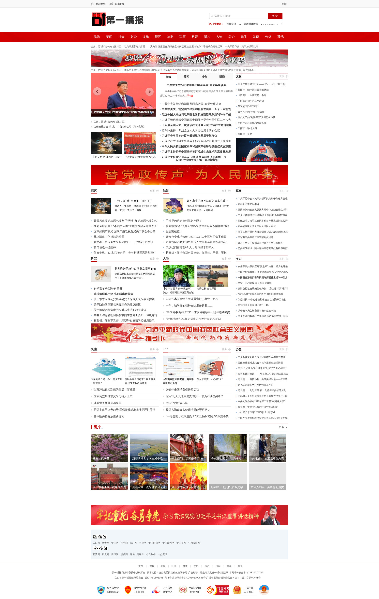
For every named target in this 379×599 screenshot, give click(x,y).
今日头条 (151, 554)
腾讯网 (114, 554)
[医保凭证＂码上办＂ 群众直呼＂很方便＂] (106, 366)
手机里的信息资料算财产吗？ (184, 220)
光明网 (124, 542)
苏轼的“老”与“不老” (248, 106)
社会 (121, 36)
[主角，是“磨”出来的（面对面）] (106, 143)
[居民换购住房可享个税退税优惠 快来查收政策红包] (140, 366)
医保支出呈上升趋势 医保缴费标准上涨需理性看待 (124, 409)
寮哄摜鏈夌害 (251, 24)
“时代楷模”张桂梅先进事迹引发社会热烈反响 (193, 319)
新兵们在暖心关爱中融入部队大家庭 (257, 226)
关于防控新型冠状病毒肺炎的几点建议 (117, 304)
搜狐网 (124, 554)
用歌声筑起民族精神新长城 (252, 122)
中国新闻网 (168, 542)
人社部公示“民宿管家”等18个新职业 (256, 412)
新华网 (105, 542)
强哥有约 (231, 24)
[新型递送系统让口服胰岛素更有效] (101, 281)
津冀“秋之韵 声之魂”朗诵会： (240, 70)
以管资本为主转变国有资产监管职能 (257, 310)
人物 (219, 36)
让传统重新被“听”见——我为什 (140, 46)
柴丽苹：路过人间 (247, 128)
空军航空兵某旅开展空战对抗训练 (255, 237)
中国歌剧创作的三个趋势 (251, 100)
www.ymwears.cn (269, 24)
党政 (97, 36)
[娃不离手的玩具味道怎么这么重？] (173, 213)
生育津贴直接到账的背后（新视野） (116, 389)
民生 (244, 36)
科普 (195, 36)
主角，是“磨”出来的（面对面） (107, 46)
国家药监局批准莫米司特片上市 (113, 396)
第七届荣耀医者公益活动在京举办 (255, 384)
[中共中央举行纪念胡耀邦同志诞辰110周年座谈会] (140, 143)
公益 (268, 36)
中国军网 (181, 542)
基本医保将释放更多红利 (109, 416)
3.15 (256, 36)
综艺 (158, 36)
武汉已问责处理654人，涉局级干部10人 (190, 247)
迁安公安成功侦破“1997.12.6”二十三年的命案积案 (196, 236)
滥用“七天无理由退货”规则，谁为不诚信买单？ (194, 396)
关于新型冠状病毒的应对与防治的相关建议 (120, 309)
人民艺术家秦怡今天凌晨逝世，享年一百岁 (192, 298)
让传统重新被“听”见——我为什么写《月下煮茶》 (119, 126)
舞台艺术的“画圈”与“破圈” (251, 111)
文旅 (146, 36)
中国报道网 (194, 542)
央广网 (133, 542)
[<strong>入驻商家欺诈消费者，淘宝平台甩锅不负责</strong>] (178, 366)
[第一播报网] (117, 26)
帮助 (284, 4)
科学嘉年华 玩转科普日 (108, 288)
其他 (280, 36)
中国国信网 (154, 542)
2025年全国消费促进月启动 (182, 389)
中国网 (114, 542)
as (240, 24)
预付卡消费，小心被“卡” (209, 379)
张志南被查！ (174, 231)
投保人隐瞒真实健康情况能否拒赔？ (188, 409)
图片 (207, 36)
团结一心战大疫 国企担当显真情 (255, 283)
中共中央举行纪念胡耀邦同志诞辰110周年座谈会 (191, 103)
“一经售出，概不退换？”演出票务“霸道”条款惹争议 (197, 416)
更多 (281, 427)
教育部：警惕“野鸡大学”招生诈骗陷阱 (258, 407)
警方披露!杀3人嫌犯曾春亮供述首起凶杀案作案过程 (197, 226)
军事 (182, 36)
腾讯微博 (100, 4)
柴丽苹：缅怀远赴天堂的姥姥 (253, 89)
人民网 (96, 542)
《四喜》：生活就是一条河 (252, 95)
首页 (140, 566)
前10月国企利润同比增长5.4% (253, 305)
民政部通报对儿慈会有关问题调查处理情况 (260, 362)
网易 (132, 554)
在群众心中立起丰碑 (248, 204)
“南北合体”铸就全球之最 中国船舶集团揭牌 (260, 294)
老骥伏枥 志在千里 (206, 288)
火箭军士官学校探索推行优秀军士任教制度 (260, 242)
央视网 (142, 542)
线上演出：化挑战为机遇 (109, 236)
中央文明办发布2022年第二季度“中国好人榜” (261, 401)
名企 (231, 36)
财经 (133, 36)
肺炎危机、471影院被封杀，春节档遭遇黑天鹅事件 (125, 252)
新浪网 (96, 554)
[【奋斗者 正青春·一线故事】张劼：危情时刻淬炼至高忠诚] (178, 276)
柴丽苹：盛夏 (245, 134)
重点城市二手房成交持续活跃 (206, 46)
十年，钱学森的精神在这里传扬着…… (189, 305)
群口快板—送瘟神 (105, 247)
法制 (170, 36)
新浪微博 (119, 4)
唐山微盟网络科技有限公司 (173, 572)
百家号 (140, 554)
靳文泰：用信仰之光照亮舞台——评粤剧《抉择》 (124, 242)
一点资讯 (162, 554)
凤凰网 (105, 554)
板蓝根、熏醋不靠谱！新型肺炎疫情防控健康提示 (124, 320)
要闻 (109, 36)
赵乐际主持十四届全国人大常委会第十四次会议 (191, 130)
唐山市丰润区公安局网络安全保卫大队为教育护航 (124, 299)
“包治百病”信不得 (177, 403)
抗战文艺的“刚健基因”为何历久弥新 (256, 117)
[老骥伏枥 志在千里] (212, 276)
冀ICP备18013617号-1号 (158, 577)
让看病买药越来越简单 (107, 403)
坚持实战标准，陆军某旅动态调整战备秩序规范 (263, 248)
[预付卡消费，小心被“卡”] (212, 366)
